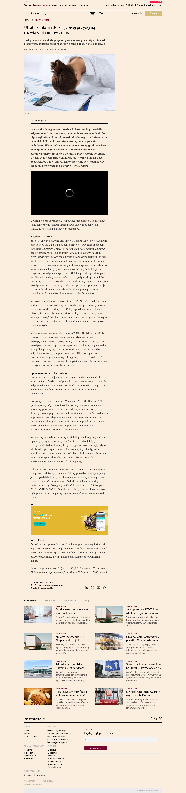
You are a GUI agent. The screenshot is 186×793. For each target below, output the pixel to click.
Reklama (28, 750)
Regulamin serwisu (56, 736)
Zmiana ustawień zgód (57, 734)
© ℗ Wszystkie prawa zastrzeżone (47, 585)
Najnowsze (70, 600)
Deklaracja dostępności (57, 742)
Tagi (87, 600)
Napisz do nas (30, 736)
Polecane (50, 600)
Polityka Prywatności (56, 731)
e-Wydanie (137, 13)
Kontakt (27, 734)
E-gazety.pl (53, 753)
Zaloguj (153, 13)
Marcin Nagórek (38, 120)
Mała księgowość (56, 758)
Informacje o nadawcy (57, 739)
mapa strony (29, 781)
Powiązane (30, 600)
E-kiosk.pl (52, 750)
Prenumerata (30, 756)
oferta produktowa (33, 784)
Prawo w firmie (42, 20)
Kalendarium (47, 781)
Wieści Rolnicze (55, 764)
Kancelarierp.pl (54, 761)
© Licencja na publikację (42, 582)
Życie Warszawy (55, 767)
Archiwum (29, 758)
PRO (101, 13)
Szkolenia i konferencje (34, 775)
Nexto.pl (51, 756)
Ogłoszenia (29, 753)
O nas (26, 731)
